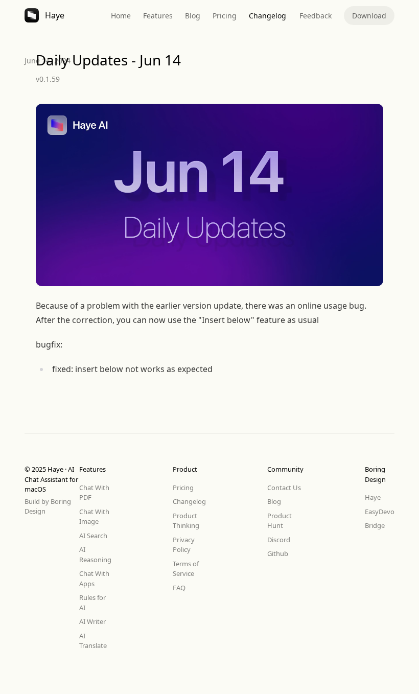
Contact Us (284, 487)
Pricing (225, 15)
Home (121, 15)
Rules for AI (92, 602)
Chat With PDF (94, 492)
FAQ (179, 587)
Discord (278, 539)
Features (158, 15)
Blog (192, 15)
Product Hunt (279, 520)
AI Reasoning (95, 554)
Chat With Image (94, 516)
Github (277, 553)
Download (369, 15)
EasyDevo (379, 511)
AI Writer (92, 621)
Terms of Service (186, 569)
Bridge (375, 525)
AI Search (93, 535)
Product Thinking (186, 520)
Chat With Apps (94, 578)
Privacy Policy (184, 544)
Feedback (315, 15)
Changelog (267, 15)
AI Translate (93, 641)
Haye (373, 497)
